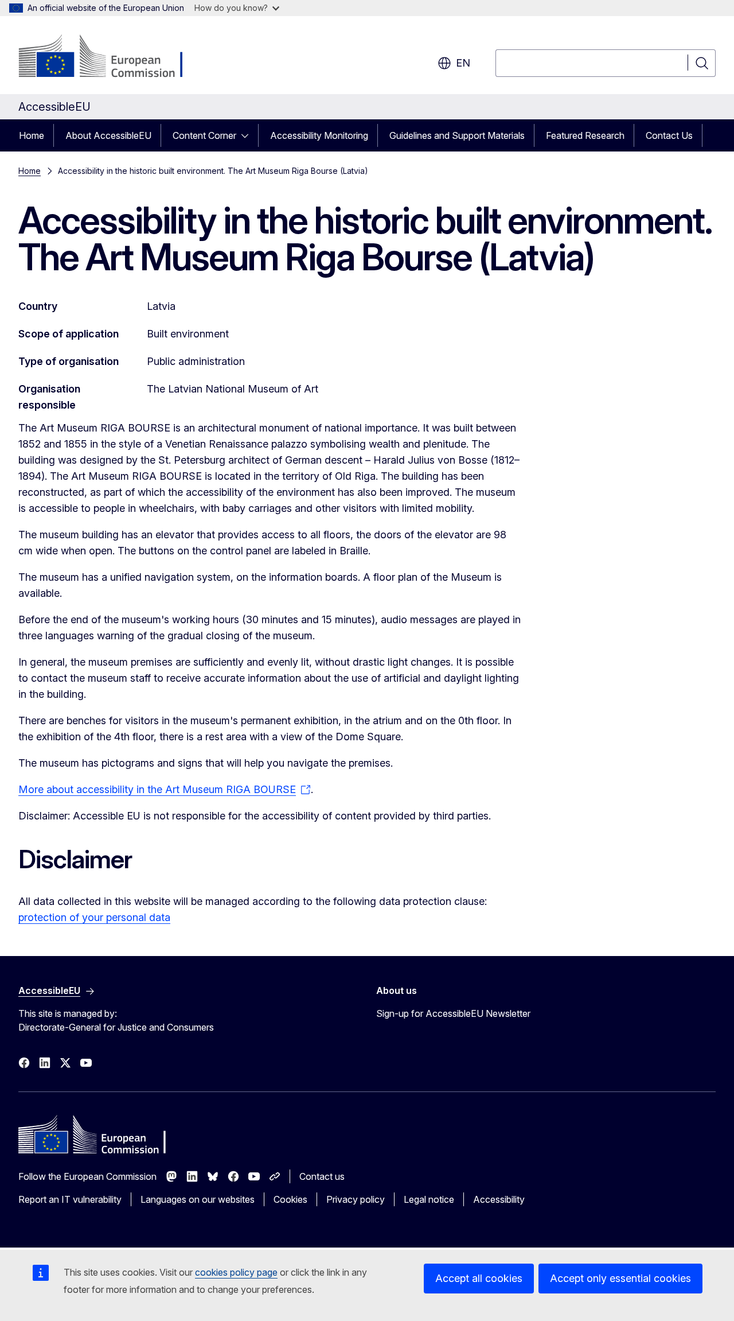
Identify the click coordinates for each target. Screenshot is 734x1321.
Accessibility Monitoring (319, 135)
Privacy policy (355, 1199)
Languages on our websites (197, 1199)
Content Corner (204, 135)
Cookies (290, 1199)
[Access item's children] (248, 135)
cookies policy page (236, 1272)
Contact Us (669, 135)
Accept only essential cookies (620, 1278)
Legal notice (429, 1199)
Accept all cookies (478, 1278)
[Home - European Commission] (111, 57)
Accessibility (499, 1199)
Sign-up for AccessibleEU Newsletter (453, 1013)
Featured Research (585, 135)
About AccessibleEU (108, 135)
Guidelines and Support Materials (457, 135)
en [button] (463, 63)
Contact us (322, 1176)
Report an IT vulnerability (70, 1199)
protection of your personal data (94, 917)
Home (31, 135)
